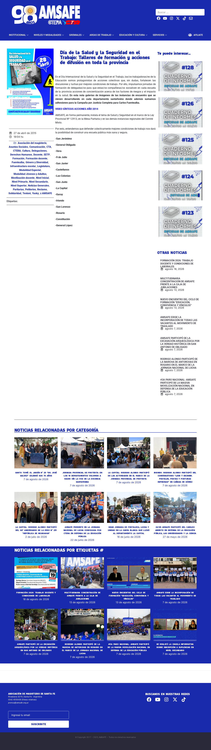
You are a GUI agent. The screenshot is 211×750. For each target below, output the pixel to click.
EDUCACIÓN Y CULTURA (132, 35)
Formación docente (36, 158)
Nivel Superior (19, 185)
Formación (18, 158)
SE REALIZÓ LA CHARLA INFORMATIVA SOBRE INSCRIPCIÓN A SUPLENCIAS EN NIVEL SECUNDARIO (175, 647)
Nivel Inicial (42, 177)
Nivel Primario (20, 181)
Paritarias (18, 189)
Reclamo (42, 189)
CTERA (17, 150)
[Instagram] (171, 18)
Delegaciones (39, 150)
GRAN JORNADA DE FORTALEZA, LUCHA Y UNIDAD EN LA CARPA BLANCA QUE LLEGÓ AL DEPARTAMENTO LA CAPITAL (128, 530)
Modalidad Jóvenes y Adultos (30, 173)
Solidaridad (14, 193)
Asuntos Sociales (18, 146)
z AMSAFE (46, 193)
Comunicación (37, 146)
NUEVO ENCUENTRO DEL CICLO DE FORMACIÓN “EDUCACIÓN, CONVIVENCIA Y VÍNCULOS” (128, 595)
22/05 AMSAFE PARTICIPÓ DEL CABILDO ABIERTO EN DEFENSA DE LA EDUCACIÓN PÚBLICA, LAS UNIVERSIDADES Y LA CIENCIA (175, 530)
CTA (48, 146)
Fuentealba (18, 162)
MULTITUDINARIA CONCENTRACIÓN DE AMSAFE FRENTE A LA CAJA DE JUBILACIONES (82, 595)
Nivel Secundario (38, 181)
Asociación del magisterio (32, 143)
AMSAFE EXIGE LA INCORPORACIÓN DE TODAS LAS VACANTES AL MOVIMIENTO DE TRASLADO (175, 595)
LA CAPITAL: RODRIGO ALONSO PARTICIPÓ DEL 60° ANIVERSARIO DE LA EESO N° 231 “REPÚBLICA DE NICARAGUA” (36, 530)
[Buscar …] (180, 12)
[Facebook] (158, 18)
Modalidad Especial (30, 170)
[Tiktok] (184, 18)
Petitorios (30, 189)
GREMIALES (75, 35)
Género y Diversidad (37, 162)
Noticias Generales (38, 185)
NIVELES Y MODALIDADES (47, 35)
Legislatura (43, 166)
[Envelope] (191, 18)
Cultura (26, 150)
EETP (47, 154)
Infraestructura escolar (23, 166)
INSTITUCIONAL (17, 35)
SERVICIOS (158, 35)
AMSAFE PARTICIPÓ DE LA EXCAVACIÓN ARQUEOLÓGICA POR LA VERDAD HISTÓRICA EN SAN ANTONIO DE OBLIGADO (36, 647)
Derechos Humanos (21, 154)
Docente (37, 154)
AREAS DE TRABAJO (100, 35)
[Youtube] (165, 18)
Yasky (35, 193)
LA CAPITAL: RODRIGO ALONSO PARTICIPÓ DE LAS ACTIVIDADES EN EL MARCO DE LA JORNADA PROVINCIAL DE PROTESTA (128, 475)
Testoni (27, 193)
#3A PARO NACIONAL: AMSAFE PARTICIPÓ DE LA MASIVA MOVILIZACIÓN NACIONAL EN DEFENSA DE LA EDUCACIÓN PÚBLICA (129, 647)
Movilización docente (23, 177)
